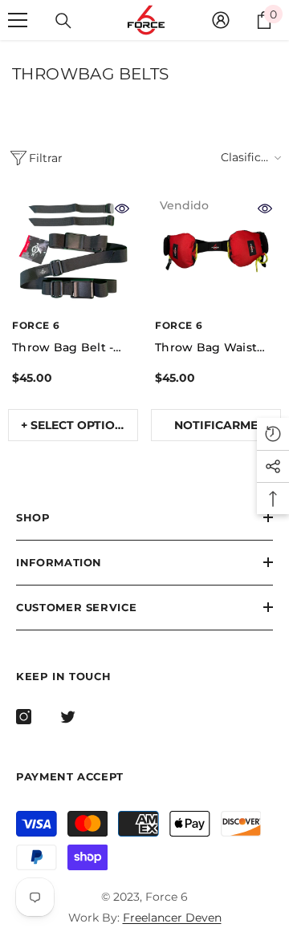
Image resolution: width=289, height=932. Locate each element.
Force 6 (35, 325)
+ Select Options (76, 425)
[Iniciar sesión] (220, 20)
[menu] (17, 20)
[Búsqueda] (63, 20)
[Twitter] (68, 717)
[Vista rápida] (122, 209)
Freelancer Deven (172, 917)
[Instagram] (24, 717)
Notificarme (216, 425)
